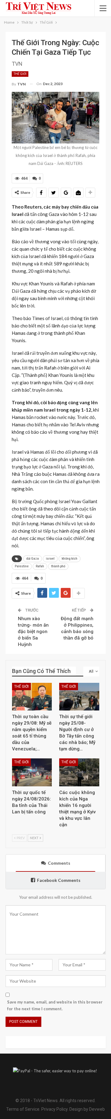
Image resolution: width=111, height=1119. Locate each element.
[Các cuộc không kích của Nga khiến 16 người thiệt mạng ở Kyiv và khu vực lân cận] (79, 772)
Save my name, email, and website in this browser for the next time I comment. (55, 1005)
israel (50, 558)
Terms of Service (22, 1109)
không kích (69, 558)
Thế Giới (20, 74)
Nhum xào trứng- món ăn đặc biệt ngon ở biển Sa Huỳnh (33, 631)
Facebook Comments (58, 880)
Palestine (22, 566)
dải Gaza (32, 558)
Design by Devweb (86, 1109)
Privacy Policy (54, 1109)
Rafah (40, 566)
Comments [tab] (59, 863)
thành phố (58, 566)
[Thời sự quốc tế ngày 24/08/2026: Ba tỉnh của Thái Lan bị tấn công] (32, 772)
